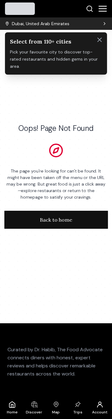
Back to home (56, 220)
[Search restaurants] (89, 8)
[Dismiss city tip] (99, 40)
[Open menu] (102, 9)
